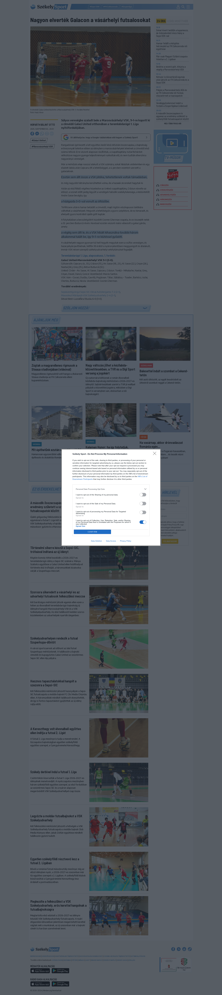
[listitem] (111, 489)
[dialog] (111, 497)
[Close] (155, 454)
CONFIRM (92, 532)
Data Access (111, 541)
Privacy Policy (125, 541)
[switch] (143, 494)
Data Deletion (96, 541)
